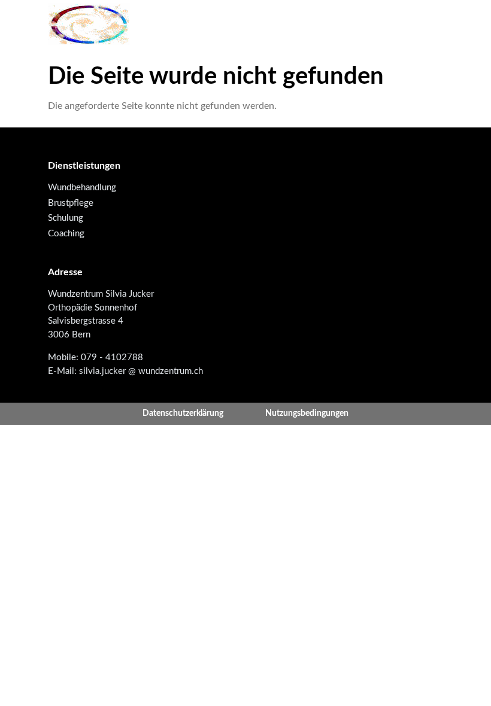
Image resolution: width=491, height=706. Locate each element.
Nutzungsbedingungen (306, 413)
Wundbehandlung (82, 187)
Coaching (66, 233)
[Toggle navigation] (433, 24)
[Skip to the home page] (89, 24)
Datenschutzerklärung (183, 413)
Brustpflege (70, 203)
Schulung (65, 218)
